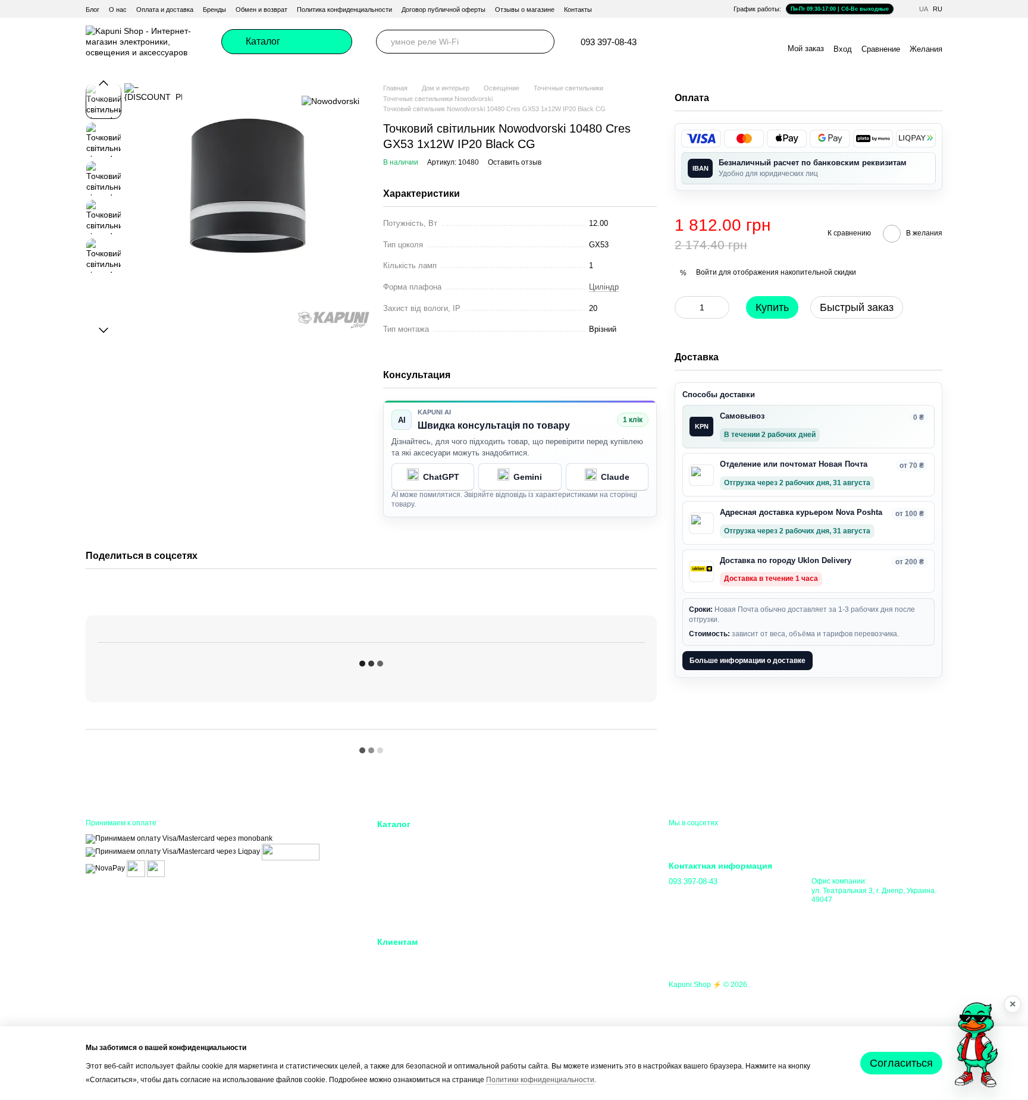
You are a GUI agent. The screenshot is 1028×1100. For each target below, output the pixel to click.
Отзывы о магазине (524, 9)
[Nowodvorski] (330, 100)
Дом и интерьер (548, 840)
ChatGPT (441, 477)
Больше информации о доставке (747, 660)
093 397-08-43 (609, 41)
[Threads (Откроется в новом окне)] (759, 41)
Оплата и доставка (164, 9)
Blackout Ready (404, 854)
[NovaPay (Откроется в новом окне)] (105, 868)
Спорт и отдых (546, 884)
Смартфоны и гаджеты (418, 869)
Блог (92, 9)
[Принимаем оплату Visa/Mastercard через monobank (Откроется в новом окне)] (179, 838)
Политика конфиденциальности (344, 9)
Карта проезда (836, 912)
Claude (615, 477)
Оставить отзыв (514, 162)
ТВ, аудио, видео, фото (420, 899)
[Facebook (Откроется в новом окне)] (716, 41)
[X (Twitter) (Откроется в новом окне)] (745, 41)
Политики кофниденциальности (540, 1080)
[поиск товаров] (542, 42)
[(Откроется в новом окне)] (136, 868)
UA (923, 9)
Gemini (527, 477)
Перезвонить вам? (700, 898)
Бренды (214, 9)
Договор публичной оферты (443, 9)
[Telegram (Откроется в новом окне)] (673, 41)
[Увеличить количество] (720, 307)
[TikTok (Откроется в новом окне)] (702, 41)
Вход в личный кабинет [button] (419, 957)
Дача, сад (538, 869)
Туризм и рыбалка (552, 899)
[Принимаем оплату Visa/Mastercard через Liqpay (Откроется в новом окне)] (173, 851)
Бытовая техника (407, 914)
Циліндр (604, 286)
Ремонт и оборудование (563, 854)
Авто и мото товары (555, 914)
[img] (701, 138)
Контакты (578, 9)
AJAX (387, 840)
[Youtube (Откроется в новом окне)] (730, 41)
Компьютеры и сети (412, 884)
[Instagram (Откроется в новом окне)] (687, 41)
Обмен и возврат (261, 9)
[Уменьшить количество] (683, 307)
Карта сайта (541, 1017)
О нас (118, 9)
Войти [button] (706, 272)
